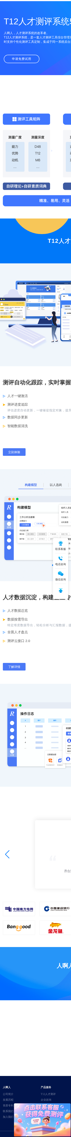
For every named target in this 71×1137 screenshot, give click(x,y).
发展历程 (8, 1099)
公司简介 (8, 1094)
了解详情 (14, 666)
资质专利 (8, 1105)
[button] (7, 854)
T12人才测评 (48, 1094)
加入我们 (8, 1117)
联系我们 (8, 1111)
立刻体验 (14, 452)
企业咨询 (46, 1099)
